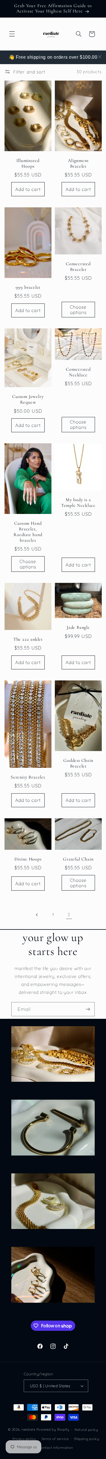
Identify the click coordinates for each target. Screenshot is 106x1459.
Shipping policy (86, 1439)
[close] (100, 57)
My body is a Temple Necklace (78, 502)
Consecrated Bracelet (78, 266)
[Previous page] (37, 914)
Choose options (78, 309)
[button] (11, 34)
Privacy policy (24, 1439)
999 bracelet (27, 287)
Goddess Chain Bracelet (78, 763)
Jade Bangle (78, 627)
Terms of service (55, 1439)
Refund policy (86, 1430)
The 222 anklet (27, 639)
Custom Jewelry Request (28, 399)
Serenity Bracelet (28, 777)
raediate (28, 1429)
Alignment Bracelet (78, 163)
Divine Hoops (28, 859)
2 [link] (69, 914)
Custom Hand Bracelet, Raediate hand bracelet (28, 532)
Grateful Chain (78, 859)
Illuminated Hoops (27, 163)
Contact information (55, 1447)
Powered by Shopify (52, 1429)
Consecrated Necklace (78, 372)
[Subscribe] (87, 1009)
